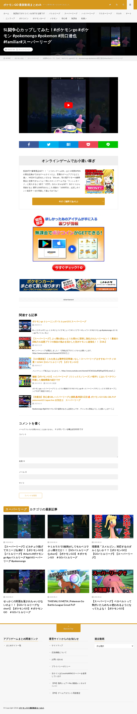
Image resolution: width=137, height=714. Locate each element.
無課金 (74, 18)
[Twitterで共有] (49, 144)
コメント (22, 434)
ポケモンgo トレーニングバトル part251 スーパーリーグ (59, 321)
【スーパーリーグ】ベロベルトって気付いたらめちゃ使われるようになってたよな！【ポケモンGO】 (112, 605)
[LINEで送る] (108, 144)
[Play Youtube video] (68, 105)
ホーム (6, 13)
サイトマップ (57, 645)
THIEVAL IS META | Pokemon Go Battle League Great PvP (66, 603)
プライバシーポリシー (61, 666)
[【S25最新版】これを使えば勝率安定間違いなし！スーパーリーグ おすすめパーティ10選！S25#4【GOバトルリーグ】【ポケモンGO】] (25, 363)
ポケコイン (23, 18)
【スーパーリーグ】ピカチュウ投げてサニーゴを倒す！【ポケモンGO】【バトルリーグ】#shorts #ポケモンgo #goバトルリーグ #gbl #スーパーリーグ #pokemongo (23, 553)
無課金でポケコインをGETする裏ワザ (29, 13)
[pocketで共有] (88, 144)
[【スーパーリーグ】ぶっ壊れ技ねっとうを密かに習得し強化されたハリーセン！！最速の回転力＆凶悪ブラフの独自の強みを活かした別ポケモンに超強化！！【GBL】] (25, 343)
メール (23, 472)
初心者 (64, 18)
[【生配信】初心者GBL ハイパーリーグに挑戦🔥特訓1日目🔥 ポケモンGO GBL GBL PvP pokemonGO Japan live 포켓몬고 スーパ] (25, 401)
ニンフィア (10, 18)
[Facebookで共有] (29, 144)
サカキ (119, 13)
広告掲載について (59, 652)
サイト (22, 483)
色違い (84, 18)
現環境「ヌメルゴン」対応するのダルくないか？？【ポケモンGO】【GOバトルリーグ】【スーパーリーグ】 (112, 552)
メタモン (53, 18)
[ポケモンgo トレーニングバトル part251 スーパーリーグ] (25, 326)
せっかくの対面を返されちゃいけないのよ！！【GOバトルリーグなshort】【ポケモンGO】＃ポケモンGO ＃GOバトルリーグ (23, 607)
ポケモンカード (39, 18)
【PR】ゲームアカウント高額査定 (66, 693)
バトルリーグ (54, 13)
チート (129, 13)
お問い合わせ (57, 659)
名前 (22, 461)
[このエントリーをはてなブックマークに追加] (68, 144)
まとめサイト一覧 (13, 645)
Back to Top (68, 629)
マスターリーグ (105, 13)
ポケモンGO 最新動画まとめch (31, 708)
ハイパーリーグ (88, 13)
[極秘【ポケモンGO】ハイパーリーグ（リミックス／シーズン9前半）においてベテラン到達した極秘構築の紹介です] (25, 381)
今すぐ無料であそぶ (68, 201)
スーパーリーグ (70, 13)
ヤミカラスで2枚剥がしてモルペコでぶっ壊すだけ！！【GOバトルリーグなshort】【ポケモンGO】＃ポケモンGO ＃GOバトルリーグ (68, 552)
